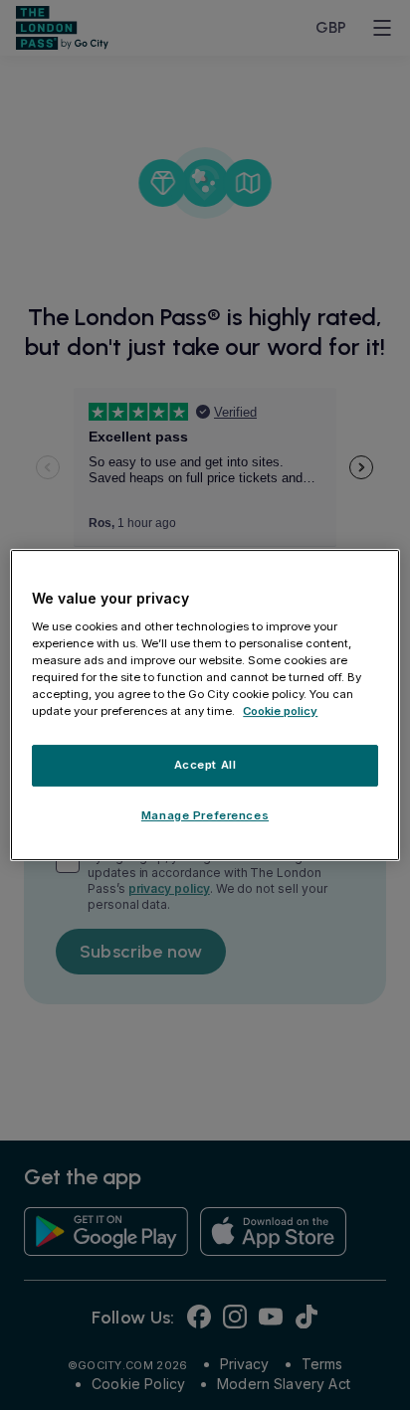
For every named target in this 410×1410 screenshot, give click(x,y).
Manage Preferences (205, 815)
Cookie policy (280, 711)
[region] (204, 705)
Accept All (205, 765)
